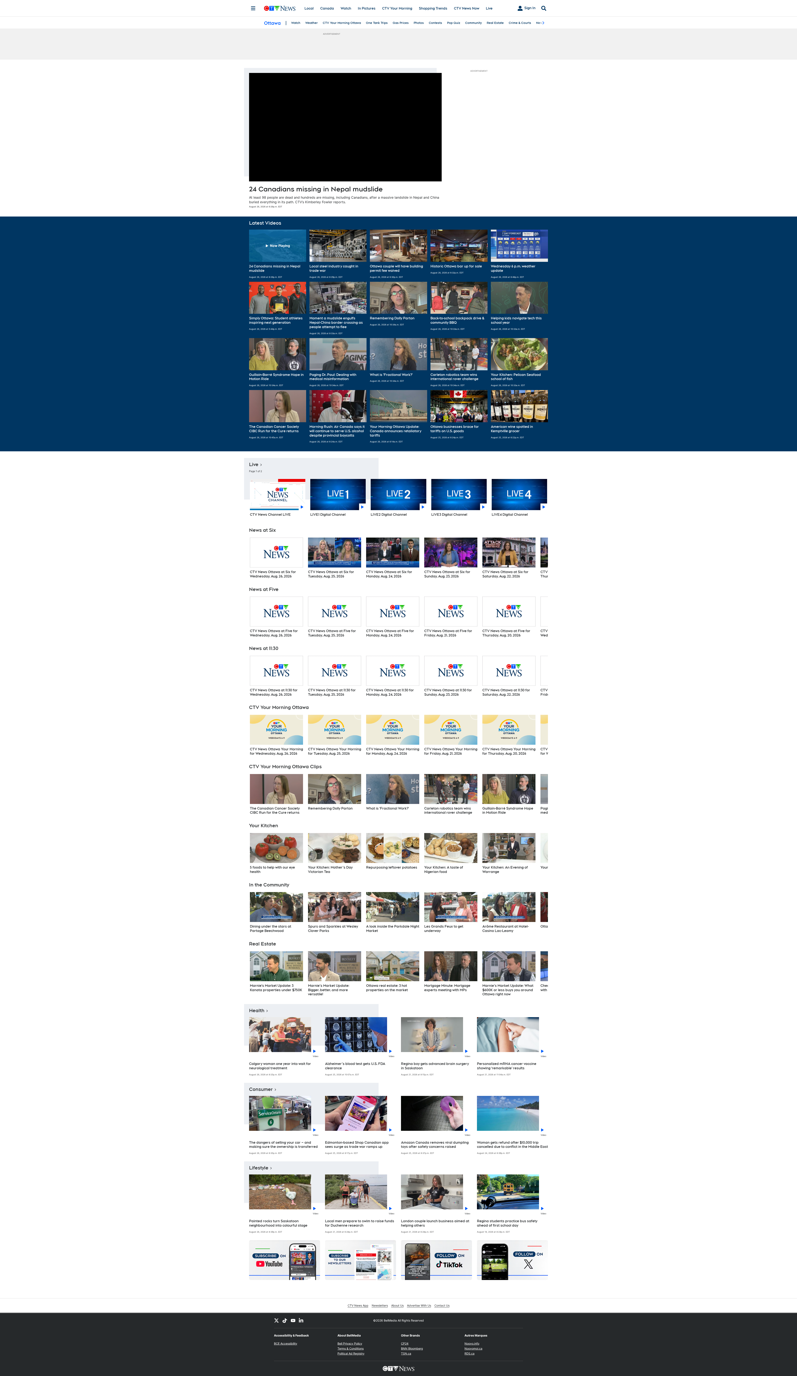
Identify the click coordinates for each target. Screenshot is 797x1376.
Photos (419, 23)
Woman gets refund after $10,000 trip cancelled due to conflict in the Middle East (512, 1145)
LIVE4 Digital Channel (510, 515)
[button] (277, 254)
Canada (327, 8)
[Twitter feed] (276, 1320)
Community (473, 23)
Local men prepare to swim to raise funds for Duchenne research (359, 1223)
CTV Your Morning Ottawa (342, 23)
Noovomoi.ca (473, 1348)
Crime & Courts (520, 23)
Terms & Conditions (350, 1348)
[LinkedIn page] (301, 1320)
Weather (311, 23)
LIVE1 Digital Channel (328, 515)
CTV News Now (466, 8)
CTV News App (358, 1305)
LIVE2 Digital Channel (389, 515)
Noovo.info (472, 1343)
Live (489, 8)
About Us (397, 1305)
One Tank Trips (377, 23)
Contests (435, 23)
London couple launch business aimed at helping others (435, 1223)
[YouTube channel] (293, 1320)
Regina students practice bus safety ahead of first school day (507, 1223)
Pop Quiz (453, 23)
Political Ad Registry (350, 1353)
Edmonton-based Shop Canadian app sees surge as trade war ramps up (357, 1145)
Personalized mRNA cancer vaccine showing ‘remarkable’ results (506, 1066)
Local (309, 8)
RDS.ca (469, 1353)
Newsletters (380, 1305)
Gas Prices (401, 23)
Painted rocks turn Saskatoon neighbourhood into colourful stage (278, 1223)
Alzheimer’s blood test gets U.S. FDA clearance (355, 1066)
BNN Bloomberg (412, 1348)
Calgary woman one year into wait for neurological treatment (280, 1066)
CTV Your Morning (397, 8)
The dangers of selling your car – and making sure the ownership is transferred (283, 1145)
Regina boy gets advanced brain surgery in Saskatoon (435, 1066)
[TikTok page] (284, 1320)
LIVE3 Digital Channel (449, 515)
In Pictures (366, 8)
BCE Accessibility (285, 1343)
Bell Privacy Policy (349, 1343)
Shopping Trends (433, 8)
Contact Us (442, 1305)
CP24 (404, 1343)
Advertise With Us (419, 1305)
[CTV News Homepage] (279, 8)
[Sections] (253, 8)
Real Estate (495, 23)
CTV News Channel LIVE (270, 515)
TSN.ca (406, 1353)
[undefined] (276, 558)
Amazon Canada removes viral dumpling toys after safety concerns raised (435, 1145)
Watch (346, 8)
